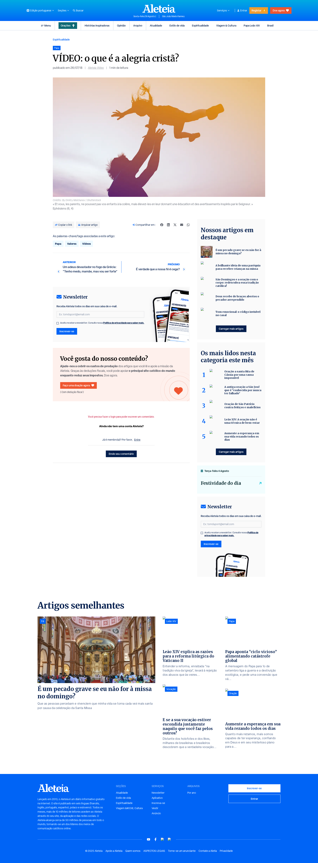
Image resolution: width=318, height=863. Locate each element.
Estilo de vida (177, 25)
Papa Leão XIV (252, 25)
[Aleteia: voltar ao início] (159, 8)
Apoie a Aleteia (113, 851)
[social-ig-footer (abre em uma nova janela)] (169, 839)
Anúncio (156, 813)
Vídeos (86, 243)
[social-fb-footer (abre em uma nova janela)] (155, 839)
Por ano (191, 792)
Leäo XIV (171, 621)
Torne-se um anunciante (182, 851)
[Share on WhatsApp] (188, 224)
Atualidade (156, 25)
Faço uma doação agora (76, 385)
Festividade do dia (221, 483)
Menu (47, 25)
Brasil (270, 25)
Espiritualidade (200, 25)
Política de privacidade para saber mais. (123, 322)
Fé (42, 621)
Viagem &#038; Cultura (129, 808)
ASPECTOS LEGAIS (154, 851)
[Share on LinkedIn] (168, 224)
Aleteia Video (96, 68)
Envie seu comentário (121, 454)
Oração (233, 693)
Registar (256, 10)
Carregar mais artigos (231, 328)
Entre (137, 439)
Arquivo (137, 25)
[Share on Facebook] (161, 224)
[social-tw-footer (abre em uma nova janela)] (162, 839)
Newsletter (158, 792)
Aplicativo (157, 798)
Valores (71, 243)
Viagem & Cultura (226, 25)
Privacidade (226, 851)
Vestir (155, 808)
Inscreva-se (158, 803)
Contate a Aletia (208, 851)
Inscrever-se (66, 331)
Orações (65, 25)
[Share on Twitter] (175, 224)
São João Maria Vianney (173, 16)
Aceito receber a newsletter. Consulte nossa (102, 322)
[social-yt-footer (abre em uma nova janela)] (148, 839)
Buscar (80, 10)
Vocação (171, 689)
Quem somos (132, 851)
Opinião (121, 25)
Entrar (243, 10)
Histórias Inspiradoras (97, 25)
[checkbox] (57, 323)
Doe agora (279, 10)
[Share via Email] (181, 224)
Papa (58, 243)
